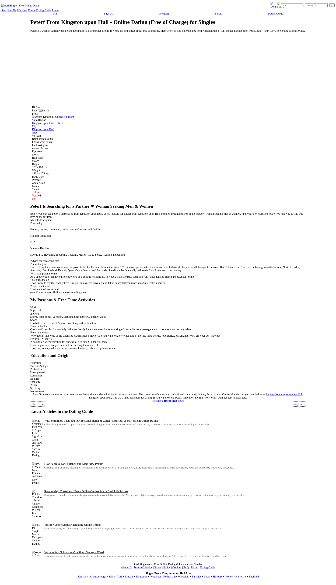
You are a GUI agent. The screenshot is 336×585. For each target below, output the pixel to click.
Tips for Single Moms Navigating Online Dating (72, 524)
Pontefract (155, 576)
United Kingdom (64, 116)
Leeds (207, 576)
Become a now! (168, 400)
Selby (111, 576)
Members (22, 10)
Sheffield (254, 576)
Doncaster (141, 576)
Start (3, 10)
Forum (32, 10)
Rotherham (169, 576)
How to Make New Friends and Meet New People (73, 463)
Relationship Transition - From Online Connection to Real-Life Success (86, 491)
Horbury (217, 576)
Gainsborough (98, 576)
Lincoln (129, 576)
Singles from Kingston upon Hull (284, 394)
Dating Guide (43, 10)
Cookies (176, 567)
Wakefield (183, 576)
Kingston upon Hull (43, 129)
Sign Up (11, 10)
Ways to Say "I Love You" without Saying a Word (74, 552)
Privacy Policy (162, 567)
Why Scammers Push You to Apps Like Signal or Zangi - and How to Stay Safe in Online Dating (101, 420)
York (119, 576)
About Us (126, 567)
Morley (229, 576)
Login (55, 10)
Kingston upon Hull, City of (47, 123)
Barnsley (196, 576)
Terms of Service (143, 567)
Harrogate (240, 576)
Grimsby (83, 576)
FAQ (186, 567)
